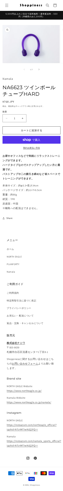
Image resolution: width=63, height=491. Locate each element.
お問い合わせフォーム (25, 363)
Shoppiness (35, 485)
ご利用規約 (13, 292)
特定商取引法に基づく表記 (21, 300)
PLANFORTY (13, 264)
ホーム (10, 249)
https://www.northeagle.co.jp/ (24, 390)
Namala (11, 271)
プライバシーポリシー (19, 308)
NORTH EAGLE (14, 256)
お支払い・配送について (20, 315)
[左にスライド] (24, 69)
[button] (6, 5)
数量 (5, 111)
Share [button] (9, 218)
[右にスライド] (39, 69)
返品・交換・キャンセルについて (25, 323)
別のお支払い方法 (31, 148)
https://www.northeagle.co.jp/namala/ (29, 402)
